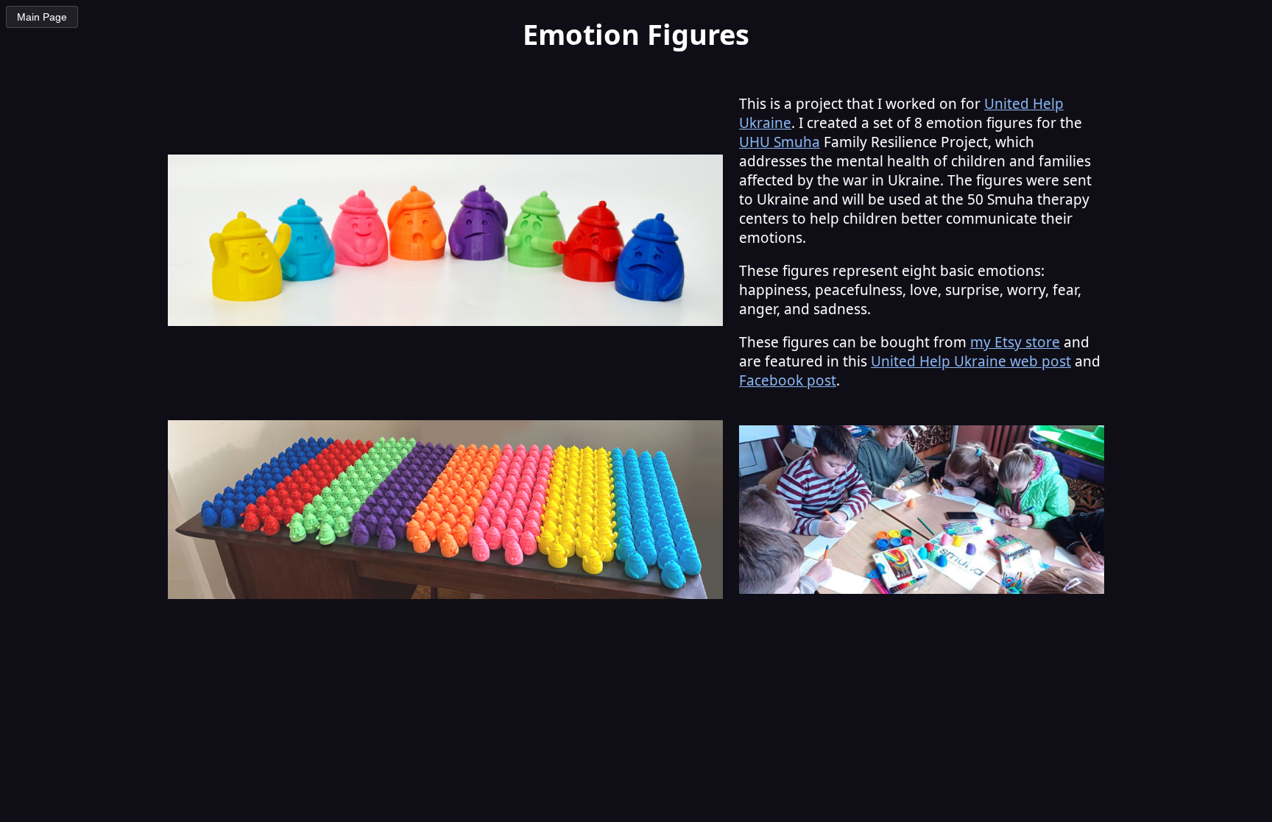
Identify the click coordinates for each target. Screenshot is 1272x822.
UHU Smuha (779, 142)
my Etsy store (1015, 342)
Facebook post (787, 380)
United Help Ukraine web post (971, 361)
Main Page (42, 17)
